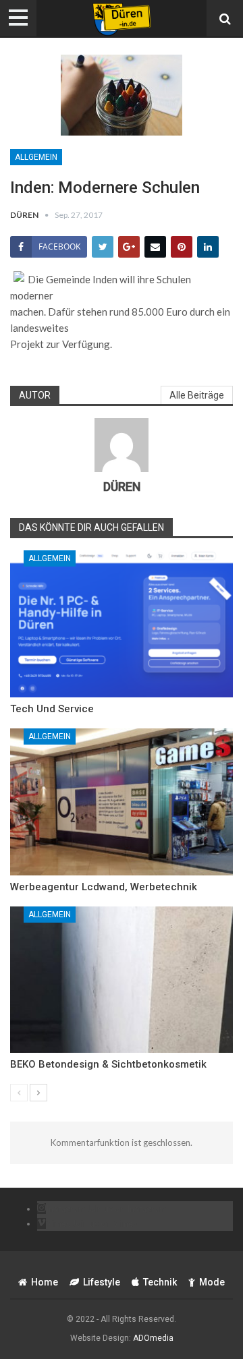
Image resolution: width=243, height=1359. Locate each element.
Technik (160, 1282)
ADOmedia (153, 1338)
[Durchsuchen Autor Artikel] (121, 445)
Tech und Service (52, 709)
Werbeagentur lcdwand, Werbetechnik (103, 887)
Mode (212, 1282)
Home (44, 1282)
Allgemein (36, 157)
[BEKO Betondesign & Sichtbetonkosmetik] (121, 979)
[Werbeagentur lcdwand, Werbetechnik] (121, 801)
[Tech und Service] (121, 623)
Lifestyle (101, 1282)
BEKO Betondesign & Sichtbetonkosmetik (108, 1064)
